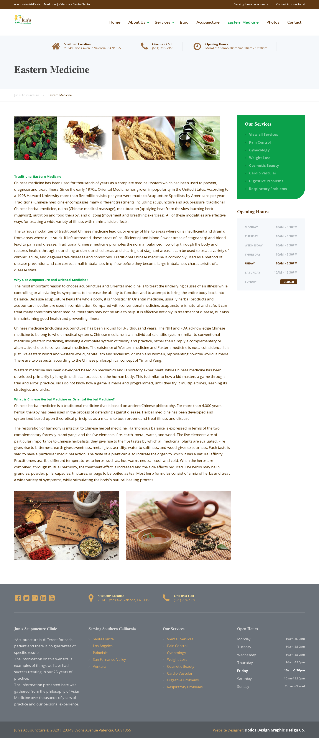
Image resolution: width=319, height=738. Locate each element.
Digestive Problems (266, 181)
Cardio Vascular (262, 173)
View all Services (263, 134)
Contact (294, 22)
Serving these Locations (249, 4)
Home (114, 22)
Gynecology (259, 150)
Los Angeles (103, 645)
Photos (273, 22)
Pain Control (260, 142)
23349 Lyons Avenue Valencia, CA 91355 (97, 730)
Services (163, 22)
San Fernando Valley (109, 659)
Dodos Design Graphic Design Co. (275, 730)
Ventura (99, 666)
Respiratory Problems (268, 188)
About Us (136, 22)
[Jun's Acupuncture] (22, 19)
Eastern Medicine (243, 22)
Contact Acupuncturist (290, 4)
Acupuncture (208, 22)
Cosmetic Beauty (264, 165)
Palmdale (100, 652)
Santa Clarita (103, 639)
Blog (184, 22)
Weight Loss (259, 157)
